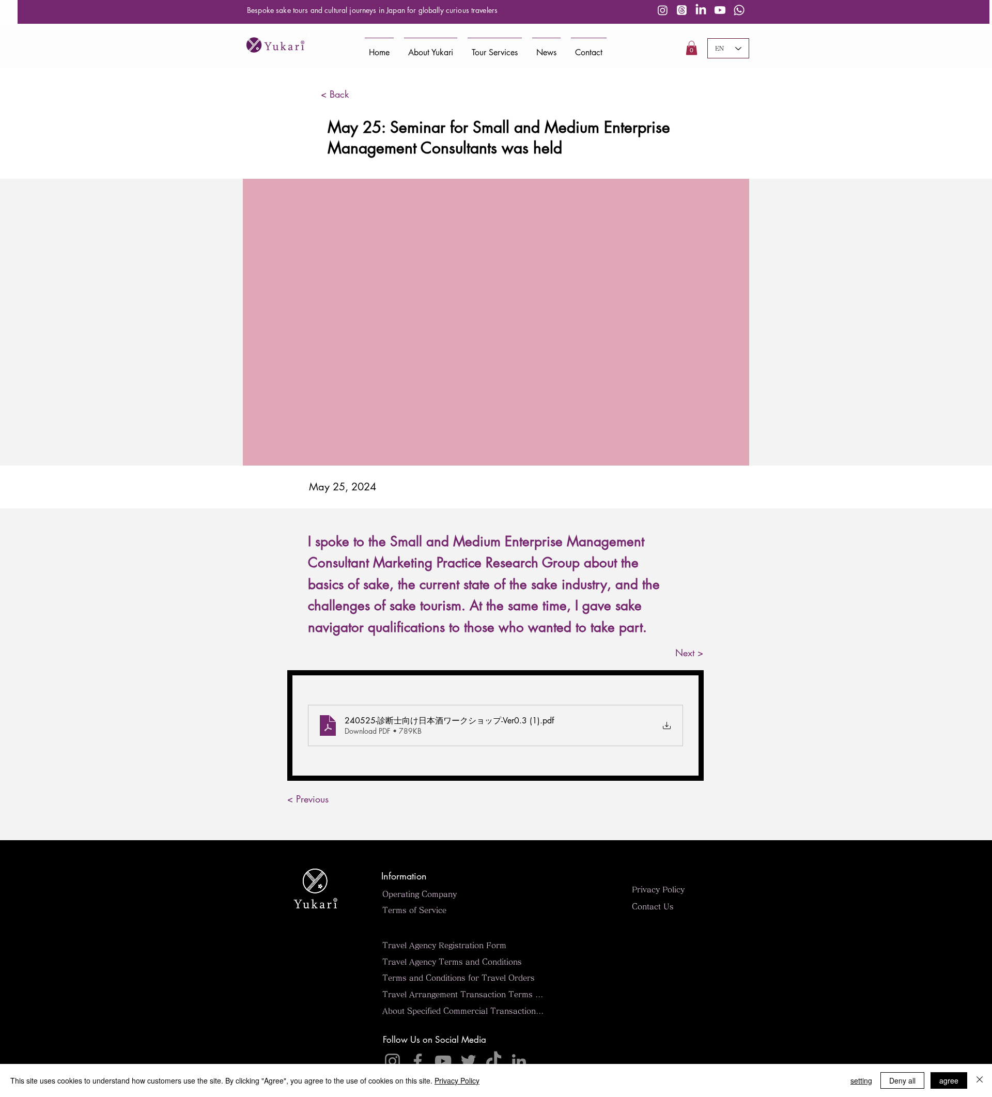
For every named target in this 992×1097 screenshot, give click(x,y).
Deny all (902, 1080)
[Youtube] (720, 10)
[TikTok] (494, 1061)
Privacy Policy (457, 1080)
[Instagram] (662, 10)
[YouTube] (443, 1061)
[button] (692, 48)
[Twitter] (468, 1061)
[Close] (979, 1080)
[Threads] (681, 10)
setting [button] (861, 1080)
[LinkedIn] (700, 10)
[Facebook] (418, 1061)
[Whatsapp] (739, 10)
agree (948, 1080)
